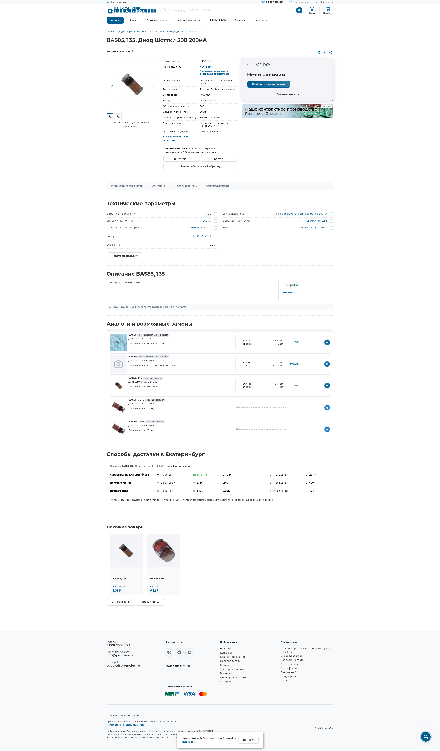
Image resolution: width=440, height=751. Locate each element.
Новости (225, 649)
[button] (112, 87)
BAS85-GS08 (146, 422)
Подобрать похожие (125, 256)
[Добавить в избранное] (319, 52)
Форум (285, 681)
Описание (169, 141)
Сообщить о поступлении (268, 84)
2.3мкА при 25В (317, 221)
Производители (230, 661)
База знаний (288, 672)
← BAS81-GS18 (121, 602)
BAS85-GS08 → (149, 602)
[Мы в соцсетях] (169, 652)
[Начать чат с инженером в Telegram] (327, 407)
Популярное (288, 676)
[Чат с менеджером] (426, 737)
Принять (248, 740)
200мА (207, 221)
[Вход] (312, 9)
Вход (312, 13)
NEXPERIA (205, 67)
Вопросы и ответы (292, 660)
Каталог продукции (232, 657)
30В (208, 214)
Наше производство (233, 677)
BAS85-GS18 (146, 400)
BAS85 (148, 335)
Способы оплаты (291, 664)
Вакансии (226, 673)
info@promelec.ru (121, 655)
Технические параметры (127, 186)
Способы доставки (218, 186)
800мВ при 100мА (199, 228)
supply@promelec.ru (123, 665)
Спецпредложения (232, 669)
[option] (132, 84)
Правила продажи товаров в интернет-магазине (306, 650)
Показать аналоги (288, 94)
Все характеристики (175, 137)
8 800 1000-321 (118, 645)
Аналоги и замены (186, 186)
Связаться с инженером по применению (261, 407)
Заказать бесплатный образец (200, 166)
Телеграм (183, 159)
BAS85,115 (145, 378)
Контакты (226, 653)
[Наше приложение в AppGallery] (191, 676)
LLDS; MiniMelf (202, 236)
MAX (220, 159)
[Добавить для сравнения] (325, 52)
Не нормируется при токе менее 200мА (301, 214)
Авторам (225, 682)
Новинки (225, 665)
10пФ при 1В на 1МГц (313, 228)
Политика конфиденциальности (126, 724)
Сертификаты (289, 668)
